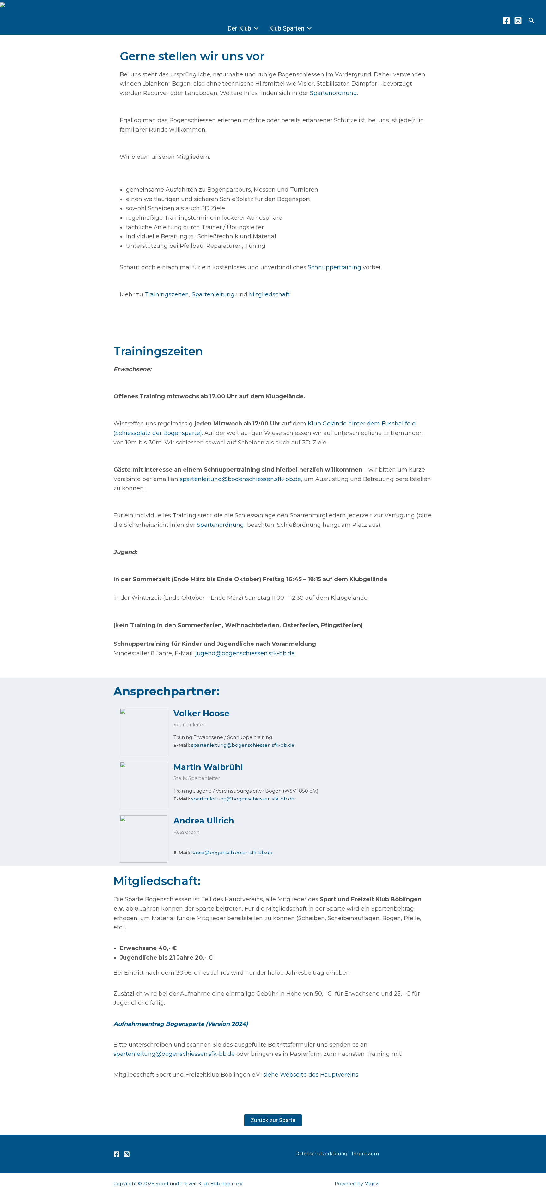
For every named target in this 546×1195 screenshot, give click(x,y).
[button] (531, 20)
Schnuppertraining (334, 267)
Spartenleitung (213, 294)
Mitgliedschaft (269, 294)
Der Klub (239, 28)
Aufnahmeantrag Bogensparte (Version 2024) (181, 1023)
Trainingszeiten (167, 294)
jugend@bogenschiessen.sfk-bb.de (245, 653)
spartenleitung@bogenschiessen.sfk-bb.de (240, 479)
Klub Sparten (286, 28)
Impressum (365, 1153)
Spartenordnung (333, 93)
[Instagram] (518, 21)
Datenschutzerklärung (321, 1153)
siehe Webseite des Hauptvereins (310, 1074)
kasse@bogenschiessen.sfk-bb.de (231, 852)
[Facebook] (506, 21)
